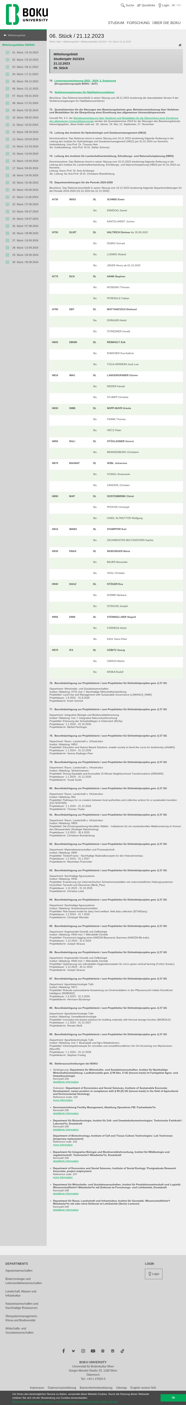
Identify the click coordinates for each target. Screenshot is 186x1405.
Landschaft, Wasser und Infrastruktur (20, 1293)
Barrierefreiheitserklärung (96, 1387)
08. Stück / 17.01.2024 (25, 103)
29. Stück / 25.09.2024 (25, 254)
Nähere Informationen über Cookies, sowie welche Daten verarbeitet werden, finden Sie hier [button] (65, 1401)
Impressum (37, 1387)
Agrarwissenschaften (19, 1270)
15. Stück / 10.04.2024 (25, 153)
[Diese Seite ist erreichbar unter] (180, 45)
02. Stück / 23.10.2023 (25, 59)
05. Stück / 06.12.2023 (25, 81)
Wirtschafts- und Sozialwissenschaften (19, 1330)
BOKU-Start (55, 41)
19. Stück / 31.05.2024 (25, 182)
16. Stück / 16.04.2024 (25, 160)
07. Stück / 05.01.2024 (25, 95)
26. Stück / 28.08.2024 (25, 233)
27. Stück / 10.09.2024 (25, 240)
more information (63, 1100)
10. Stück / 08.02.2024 (25, 117)
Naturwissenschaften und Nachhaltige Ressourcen (21, 1305)
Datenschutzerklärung (62, 1387)
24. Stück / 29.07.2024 (25, 218)
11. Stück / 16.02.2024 (25, 124)
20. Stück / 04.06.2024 (25, 189)
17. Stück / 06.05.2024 (25, 168)
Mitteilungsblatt (16, 35)
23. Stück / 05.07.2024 (25, 211)
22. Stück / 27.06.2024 (25, 204)
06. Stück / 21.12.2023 (25, 88)
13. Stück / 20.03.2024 (25, 139)
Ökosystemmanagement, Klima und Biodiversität (21, 1318)
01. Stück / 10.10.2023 (25, 52)
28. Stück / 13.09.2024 (25, 247)
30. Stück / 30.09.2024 (25, 262)
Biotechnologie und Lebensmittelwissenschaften (23, 1281)
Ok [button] (173, 1398)
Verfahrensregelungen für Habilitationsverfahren (84, 92)
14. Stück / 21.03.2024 (25, 146)
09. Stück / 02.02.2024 (25, 110)
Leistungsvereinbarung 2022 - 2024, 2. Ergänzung (85, 80)
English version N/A (143, 1387)
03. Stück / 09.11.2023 (25, 66)
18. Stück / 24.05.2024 (25, 175)
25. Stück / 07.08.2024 (25, 225)
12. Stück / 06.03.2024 (25, 132)
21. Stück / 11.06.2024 (25, 197)
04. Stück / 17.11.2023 (25, 74)
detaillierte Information (66, 1081)
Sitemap (121, 1387)
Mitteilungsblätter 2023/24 (18, 44)
